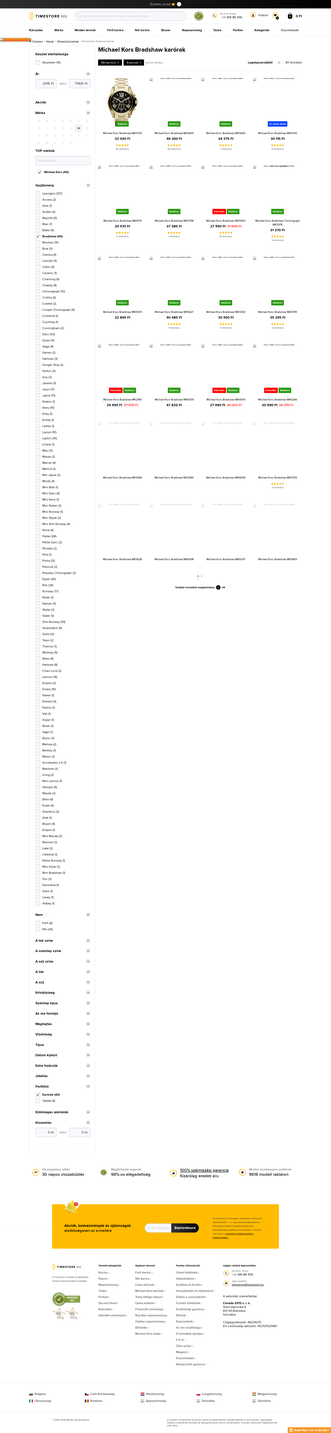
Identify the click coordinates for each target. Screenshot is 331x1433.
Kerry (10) (48, 407)
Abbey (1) (48, 903)
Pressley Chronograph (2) (59, 573)
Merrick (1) (49, 469)
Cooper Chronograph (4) (58, 310)
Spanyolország (156, 1401)
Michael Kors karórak (68, 41)
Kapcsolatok (184, 1321)
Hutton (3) (49, 371)
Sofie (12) (48, 634)
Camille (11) (49, 261)
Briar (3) (47, 248)
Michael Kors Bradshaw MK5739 (122, 133)
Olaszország (42, 1401)
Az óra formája (46, 1013)
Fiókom (263, 15)
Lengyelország (212, 1394)
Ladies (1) (48, 426)
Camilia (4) (49, 254)
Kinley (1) (48, 420)
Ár (37, 74)
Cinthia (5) (49, 297)
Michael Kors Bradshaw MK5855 (277, 559)
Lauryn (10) (49, 432)
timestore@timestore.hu (248, 1284)
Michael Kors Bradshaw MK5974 (122, 312)
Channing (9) (50, 279)
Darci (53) (48, 334)
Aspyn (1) (48, 720)
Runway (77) (50, 591)
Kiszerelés (43, 1123)
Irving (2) (48, 775)
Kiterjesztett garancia (190, 1364)
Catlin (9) (48, 267)
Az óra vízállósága (188, 1327)
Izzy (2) (47, 377)
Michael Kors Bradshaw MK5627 (174, 312)
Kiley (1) (47, 414)
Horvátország (155, 1394)
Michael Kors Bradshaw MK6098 (174, 559)
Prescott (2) (49, 567)
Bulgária (40, 1394)
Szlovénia (264, 1401)
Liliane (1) (48, 444)
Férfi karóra (143, 1272)
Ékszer (102, 1278)
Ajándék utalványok (111, 1315)
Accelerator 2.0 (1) (54, 762)
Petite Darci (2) (52, 542)
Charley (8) (49, 285)
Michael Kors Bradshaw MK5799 (277, 312)
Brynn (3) (48, 738)
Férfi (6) (47, 923)
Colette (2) (49, 303)
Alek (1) (47, 817)
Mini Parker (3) (51, 505)
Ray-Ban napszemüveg (150, 1315)
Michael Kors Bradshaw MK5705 (277, 477)
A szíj (39, 982)
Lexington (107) (52, 193)
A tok (39, 972)
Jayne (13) (48, 395)
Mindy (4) (48, 481)
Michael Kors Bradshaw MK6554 (225, 399)
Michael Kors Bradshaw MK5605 (174, 133)
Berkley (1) (49, 750)
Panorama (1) (50, 885)
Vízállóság (43, 1034)
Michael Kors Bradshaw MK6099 (225, 477)
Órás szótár (183, 1346)
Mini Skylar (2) (51, 518)
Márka (40, 113)
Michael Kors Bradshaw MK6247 (225, 559)
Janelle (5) (49, 383)
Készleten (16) (51, 62)
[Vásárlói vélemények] (15, 39)
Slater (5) (48, 616)
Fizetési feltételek (188, 1303)
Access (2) (49, 199)
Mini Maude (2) (52, 836)
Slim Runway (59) (53, 622)
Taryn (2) (47, 640)
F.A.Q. (180, 1340)
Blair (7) (47, 224)
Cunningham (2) (53, 328)
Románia (96, 1401)
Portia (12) (48, 560)
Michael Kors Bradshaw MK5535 (277, 133)
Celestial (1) (49, 854)
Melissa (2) (49, 744)
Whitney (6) (49, 652)
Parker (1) (48, 695)
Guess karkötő (144, 1303)
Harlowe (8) (49, 664)
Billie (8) (47, 799)
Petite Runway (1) (53, 860)
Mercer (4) (49, 463)
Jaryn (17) (48, 389)
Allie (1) (47, 205)
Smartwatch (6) (52, 628)
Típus (39, 1045)
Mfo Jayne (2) (51, 475)
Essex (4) (48, 805)
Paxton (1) (48, 707)
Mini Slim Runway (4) (56, 524)
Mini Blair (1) (50, 487)
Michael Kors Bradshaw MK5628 (122, 559)
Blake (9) (48, 230)
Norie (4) (48, 530)
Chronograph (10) (53, 291)
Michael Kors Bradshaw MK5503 (225, 221)
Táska (102, 1291)
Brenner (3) (49, 842)
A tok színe (44, 940)
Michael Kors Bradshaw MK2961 (122, 399)
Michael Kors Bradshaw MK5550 (225, 312)
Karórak (50, 41)
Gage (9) (47, 346)
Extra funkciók (46, 1066)
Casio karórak (144, 1284)
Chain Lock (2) (51, 671)
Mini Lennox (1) (52, 781)
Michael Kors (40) (56, 172)
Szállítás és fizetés (188, 1284)
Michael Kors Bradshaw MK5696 (122, 477)
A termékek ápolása (189, 1333)
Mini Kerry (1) (50, 499)
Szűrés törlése (154, 62)
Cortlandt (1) (50, 316)
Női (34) (47, 929)
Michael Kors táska (148, 1333)
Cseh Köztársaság (102, 1394)
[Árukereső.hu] (199, 20)
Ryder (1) (47, 597)
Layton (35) (49, 438)
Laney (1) (48, 897)
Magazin (182, 1352)
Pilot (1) (47, 554)
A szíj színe (44, 961)
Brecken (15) (50, 242)
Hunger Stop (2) (52, 365)
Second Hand (107, 1303)
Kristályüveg (45, 992)
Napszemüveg (108, 1284)
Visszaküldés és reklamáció (194, 1291)
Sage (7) (47, 732)
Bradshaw (132, 62)
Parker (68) (49, 536)
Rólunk (180, 1315)
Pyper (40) (49, 579)
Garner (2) (48, 352)
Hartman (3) (50, 358)
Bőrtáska (141, 1327)
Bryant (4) (48, 824)
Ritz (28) (47, 585)
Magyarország (267, 1394)
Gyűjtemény (44, 185)
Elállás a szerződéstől (190, 1297)
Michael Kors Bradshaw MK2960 (174, 477)
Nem (39, 915)
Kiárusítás (105, 1309)
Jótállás (41, 1076)
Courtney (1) (50, 322)
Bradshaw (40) (52, 236)
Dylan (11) (48, 340)
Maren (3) (48, 756)
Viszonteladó (185, 1358)
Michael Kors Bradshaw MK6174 (122, 221)
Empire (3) (49, 683)
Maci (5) (47, 450)
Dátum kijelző (46, 1055)
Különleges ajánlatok (51, 1112)
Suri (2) (47, 879)
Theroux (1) (49, 646)
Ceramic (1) (49, 273)
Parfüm (103, 1297)
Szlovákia (208, 1401)
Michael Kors (108, 62)
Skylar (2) (48, 609)
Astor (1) (47, 891)
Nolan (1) (47, 726)
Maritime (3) (50, 769)
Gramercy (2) (50, 811)
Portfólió (42, 1086)
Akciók (40, 102)
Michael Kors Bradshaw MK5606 (225, 133)
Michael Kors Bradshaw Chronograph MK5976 (277, 222)
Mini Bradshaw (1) (53, 873)
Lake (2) (47, 848)
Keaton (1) (48, 401)
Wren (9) (47, 658)
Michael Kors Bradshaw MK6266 (277, 399)
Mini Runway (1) (52, 511)
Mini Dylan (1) (51, 866)
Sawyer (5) (49, 603)
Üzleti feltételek (186, 1272)
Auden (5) (48, 212)
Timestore (37, 41)
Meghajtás (43, 1024)
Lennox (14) (49, 677)
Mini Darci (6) (51, 493)
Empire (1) (48, 830)
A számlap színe (48, 951)
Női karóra (142, 1278)
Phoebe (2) (49, 548)
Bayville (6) (49, 218)
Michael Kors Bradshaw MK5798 (174, 221)
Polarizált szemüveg (149, 1309)
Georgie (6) (49, 787)
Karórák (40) (51, 1094)
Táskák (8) (48, 1101)
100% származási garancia (204, 1170)
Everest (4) (49, 701)
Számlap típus (46, 1003)
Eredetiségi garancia (190, 1309)
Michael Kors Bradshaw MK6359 (174, 399)
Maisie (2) (48, 456)
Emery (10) (49, 689)
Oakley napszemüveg (150, 1321)
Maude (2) (49, 793)
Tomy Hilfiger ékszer (148, 1297)
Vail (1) (46, 713)
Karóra (102, 1272)
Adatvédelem (185, 1278)
